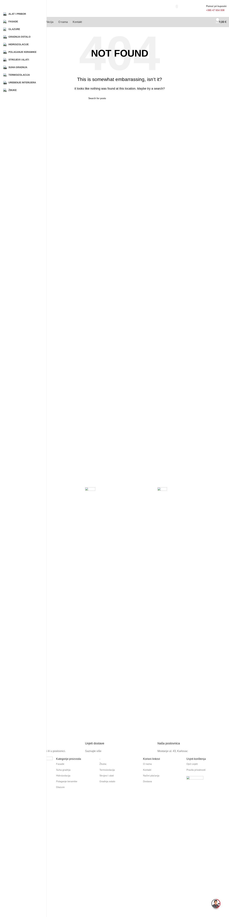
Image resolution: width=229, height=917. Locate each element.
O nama (147, 764)
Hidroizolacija (63, 775)
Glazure (60, 787)
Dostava (147, 781)
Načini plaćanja (151, 775)
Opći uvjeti (192, 764)
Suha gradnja (63, 769)
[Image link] (194, 784)
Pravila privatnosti (195, 769)
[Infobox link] (47, 620)
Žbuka (102, 764)
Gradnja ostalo (107, 781)
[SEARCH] (177, 6)
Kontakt (147, 769)
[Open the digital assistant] (216, 904)
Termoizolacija (107, 769)
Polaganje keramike (66, 781)
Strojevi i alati (106, 775)
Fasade (60, 764)
